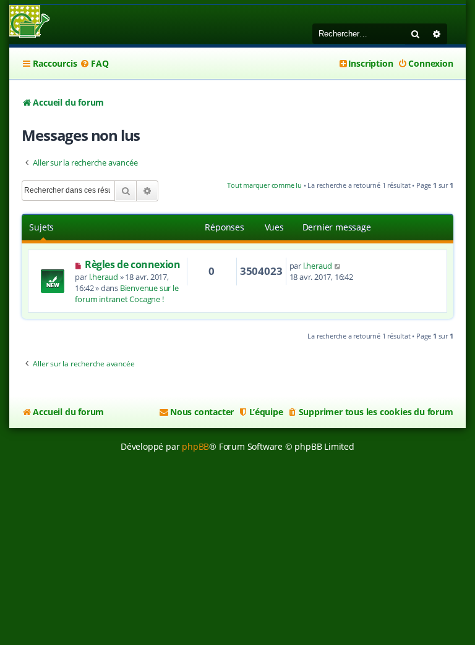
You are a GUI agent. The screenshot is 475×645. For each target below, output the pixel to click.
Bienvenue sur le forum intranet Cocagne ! (126, 293)
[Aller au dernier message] (338, 265)
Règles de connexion (132, 264)
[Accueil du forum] (29, 22)
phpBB (195, 446)
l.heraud (103, 276)
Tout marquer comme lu (264, 185)
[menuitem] (94, 64)
